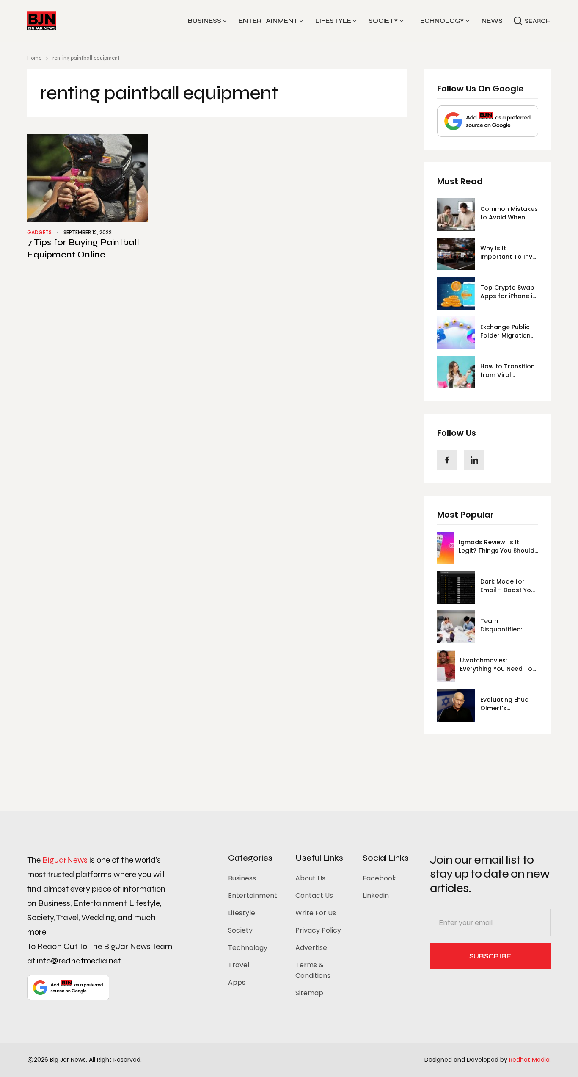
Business (204, 21)
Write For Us (315, 913)
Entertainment (268, 21)
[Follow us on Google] (488, 121)
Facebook (379, 878)
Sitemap (309, 993)
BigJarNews (65, 860)
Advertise (311, 947)
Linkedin (376, 895)
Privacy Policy (318, 930)
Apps (236, 982)
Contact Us (314, 895)
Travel (238, 965)
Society (383, 21)
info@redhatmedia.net (79, 960)
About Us (310, 878)
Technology (440, 21)
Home (34, 58)
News (492, 21)
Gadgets (39, 232)
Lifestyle (333, 21)
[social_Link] (447, 460)
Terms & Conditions (312, 970)
